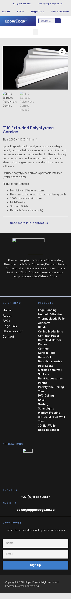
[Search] (57, 20)
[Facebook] (35, 288)
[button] (35, 32)
